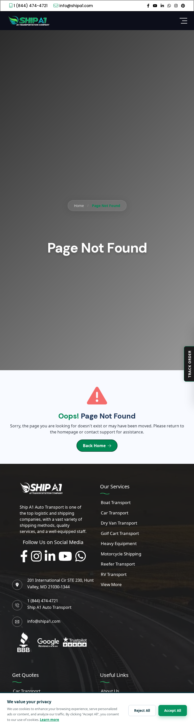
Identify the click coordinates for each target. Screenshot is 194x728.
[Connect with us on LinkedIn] (50, 556)
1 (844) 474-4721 (30, 5)
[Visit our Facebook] (148, 5)
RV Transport (114, 574)
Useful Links (114, 675)
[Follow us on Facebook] (24, 556)
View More (111, 584)
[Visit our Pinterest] (183, 5)
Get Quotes (25, 675)
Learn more (49, 719)
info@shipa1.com (76, 5)
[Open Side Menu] (183, 21)
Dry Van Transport (119, 523)
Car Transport (114, 513)
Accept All (172, 710)
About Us (110, 691)
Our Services (115, 486)
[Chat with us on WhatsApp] (80, 556)
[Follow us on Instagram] (36, 556)
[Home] (28, 20)
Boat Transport (116, 502)
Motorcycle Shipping (121, 554)
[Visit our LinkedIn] (162, 5)
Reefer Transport (118, 564)
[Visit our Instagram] (176, 5)
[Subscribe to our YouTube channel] (65, 556)
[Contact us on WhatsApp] (169, 5)
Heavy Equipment (119, 543)
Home (79, 205)
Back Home (94, 445)
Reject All (142, 710)
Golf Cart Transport (120, 533)
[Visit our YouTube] (155, 5)
